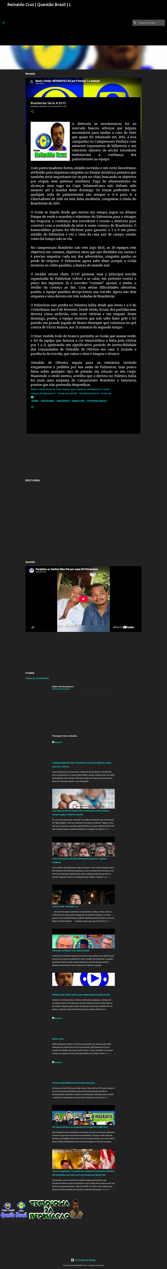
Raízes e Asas (58, 1039)
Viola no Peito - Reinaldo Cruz (65, 906)
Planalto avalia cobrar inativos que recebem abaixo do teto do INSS (81, 995)
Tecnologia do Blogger (85, 1260)
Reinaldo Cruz (78, 401)
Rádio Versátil (63, 401)
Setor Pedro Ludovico (97, 401)
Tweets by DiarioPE (61, 689)
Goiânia (35, 401)
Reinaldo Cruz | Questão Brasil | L (39, 4)
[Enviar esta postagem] (32, 398)
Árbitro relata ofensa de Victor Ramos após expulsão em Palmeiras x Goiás (70, 389)
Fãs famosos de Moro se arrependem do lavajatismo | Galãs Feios (80, 1127)
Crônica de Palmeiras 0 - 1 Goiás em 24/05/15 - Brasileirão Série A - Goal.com (71, 393)
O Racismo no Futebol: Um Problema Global (70, 951)
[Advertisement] (39, 27)
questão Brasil (47, 401)
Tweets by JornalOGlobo (37, 678)
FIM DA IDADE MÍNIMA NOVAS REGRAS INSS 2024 (73, 1083)
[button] (32, 111)
